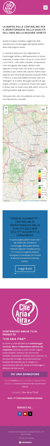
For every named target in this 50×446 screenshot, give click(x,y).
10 (34, 273)
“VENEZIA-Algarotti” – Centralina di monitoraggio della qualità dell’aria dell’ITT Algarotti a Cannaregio (25, 227)
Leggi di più (25, 268)
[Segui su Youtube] (25, 414)
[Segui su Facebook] (20, 414)
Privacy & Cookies (26, 438)
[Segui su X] (30, 414)
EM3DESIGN (27, 443)
